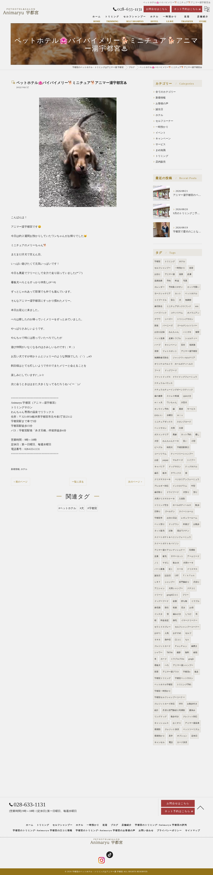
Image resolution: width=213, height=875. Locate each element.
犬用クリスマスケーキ (164, 498)
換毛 (175, 620)
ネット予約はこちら (186, 9)
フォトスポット (170, 351)
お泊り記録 (159, 332)
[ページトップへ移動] (200, 807)
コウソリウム (177, 313)
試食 (171, 531)
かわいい (158, 415)
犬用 (173, 428)
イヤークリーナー (189, 620)
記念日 (168, 575)
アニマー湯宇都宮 (189, 351)
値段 (195, 652)
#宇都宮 (92, 508)
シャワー (158, 652)
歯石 (156, 473)
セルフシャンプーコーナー (187, 627)
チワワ (157, 319)
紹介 (156, 710)
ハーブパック (160, 313)
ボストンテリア (161, 434)
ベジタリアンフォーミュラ (187, 479)
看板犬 (157, 665)
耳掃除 (192, 550)
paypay (165, 460)
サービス (161, 144)
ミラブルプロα (177, 659)
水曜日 (170, 415)
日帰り (157, 511)
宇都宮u (186, 672)
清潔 (156, 351)
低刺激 (192, 345)
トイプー (191, 460)
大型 (156, 441)
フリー (186, 595)
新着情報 (15, 469)
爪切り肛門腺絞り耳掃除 (174, 710)
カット (178, 293)
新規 (156, 325)
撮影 (179, 652)
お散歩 (196, 524)
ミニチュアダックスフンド (179, 306)
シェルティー (191, 338)
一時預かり (162, 127)
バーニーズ (168, 325)
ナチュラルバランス (163, 383)
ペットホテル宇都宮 (163, 684)
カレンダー (159, 287)
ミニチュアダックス (163, 422)
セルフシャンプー (162, 268)
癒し (197, 434)
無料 (187, 652)
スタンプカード (184, 422)
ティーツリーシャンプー (182, 454)
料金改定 (165, 620)
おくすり (177, 723)
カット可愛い (193, 287)
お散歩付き (192, 704)
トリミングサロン (185, 319)
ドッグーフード (161, 601)
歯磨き (194, 646)
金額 (175, 601)
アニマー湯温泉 (192, 723)
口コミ (178, 639)
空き (183, 607)
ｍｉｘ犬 (158, 402)
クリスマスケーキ (162, 479)
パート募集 (159, 569)
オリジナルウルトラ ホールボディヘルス (173, 364)
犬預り (186, 492)
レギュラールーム (189, 518)
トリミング (162, 156)
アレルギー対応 (161, 486)
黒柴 (181, 409)
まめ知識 (161, 150)
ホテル (24, 469)
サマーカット (177, 556)
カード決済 (182, 742)
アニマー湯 (170, 274)
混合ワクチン (183, 531)
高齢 (175, 434)
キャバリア (159, 466)
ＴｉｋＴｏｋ (189, 575)
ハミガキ (187, 332)
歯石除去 (158, 306)
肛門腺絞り (184, 582)
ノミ (156, 563)
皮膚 (189, 274)
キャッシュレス (161, 723)
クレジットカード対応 (164, 704)
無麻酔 (188, 300)
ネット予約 (186, 434)
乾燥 (175, 607)
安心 (173, 300)
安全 (183, 345)
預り (195, 492)
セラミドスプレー (162, 627)
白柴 (181, 428)
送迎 (191, 268)
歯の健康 (158, 396)
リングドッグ (160, 716)
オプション (182, 736)
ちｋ (187, 639)
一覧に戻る (78, 482)
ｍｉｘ (180, 415)
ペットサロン (160, 428)
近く (171, 569)
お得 (191, 607)
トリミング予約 (184, 684)
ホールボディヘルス (182, 505)
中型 (193, 486)
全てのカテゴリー (166, 92)
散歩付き (175, 716)
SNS (181, 704)
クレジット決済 (172, 729)
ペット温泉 (159, 338)
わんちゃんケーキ (171, 441)
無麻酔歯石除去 (161, 357)
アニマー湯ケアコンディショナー (169, 550)
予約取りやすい (176, 287)
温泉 (181, 274)
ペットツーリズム (191, 729)
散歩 (197, 505)
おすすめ (177, 633)
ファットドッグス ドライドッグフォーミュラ (175, 377)
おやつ (157, 633)
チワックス (176, 473)
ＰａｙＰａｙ (181, 646)
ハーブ (157, 345)
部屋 (156, 672)
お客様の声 (162, 103)
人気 (167, 633)
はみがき (187, 396)
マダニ (166, 563)
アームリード (193, 556)
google (191, 659)
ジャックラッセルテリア (184, 357)
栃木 (165, 473)
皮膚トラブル (175, 338)
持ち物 (184, 601)
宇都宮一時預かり (162, 691)
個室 (197, 332)
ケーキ (180, 569)
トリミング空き (161, 505)
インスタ (158, 614)
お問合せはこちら (156, 9)
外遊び (186, 524)
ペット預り (159, 524)
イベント (161, 132)
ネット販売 (159, 531)
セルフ (188, 633)
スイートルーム (186, 511)
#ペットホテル (67, 508)
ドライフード (173, 492)
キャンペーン (163, 138)
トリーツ (158, 595)
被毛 (165, 556)
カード (164, 659)
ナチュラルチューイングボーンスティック (173, 390)
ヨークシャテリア (162, 293)
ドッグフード (171, 370)
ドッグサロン (175, 466)
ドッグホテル (191, 466)
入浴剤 (182, 498)
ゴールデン (170, 511)
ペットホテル (191, 293)
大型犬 (184, 402)
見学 (171, 736)
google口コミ (172, 595)
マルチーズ (178, 460)
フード (157, 370)
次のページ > (135, 482)
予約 (169, 281)
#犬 (82, 508)
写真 (185, 281)
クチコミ (191, 588)
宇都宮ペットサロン (184, 678)
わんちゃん (174, 332)
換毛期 (157, 607)
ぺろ (167, 665)
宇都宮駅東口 (183, 447)
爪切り (196, 582)
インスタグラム (180, 486)
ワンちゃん (172, 402)
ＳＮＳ (157, 639)
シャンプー (170, 582)
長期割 (157, 729)
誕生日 (159, 109)
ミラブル (195, 601)
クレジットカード (162, 646)
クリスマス (192, 569)
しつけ (188, 614)
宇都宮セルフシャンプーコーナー (169, 697)
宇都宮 (157, 261)
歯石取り (158, 492)
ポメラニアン (193, 313)
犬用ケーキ (188, 563)
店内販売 (161, 161)
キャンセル (159, 742)
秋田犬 (170, 447)
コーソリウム (160, 454)
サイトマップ (192, 830)
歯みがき (177, 614)
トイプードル (160, 300)
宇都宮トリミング (162, 678)
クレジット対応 (190, 716)
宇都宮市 (158, 518)
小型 (193, 441)
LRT (177, 575)
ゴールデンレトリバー (187, 325)
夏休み (192, 710)
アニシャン (159, 588)
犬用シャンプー (176, 588)
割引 (167, 607)
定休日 (194, 736)
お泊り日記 (172, 518)
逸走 (196, 672)
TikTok (170, 652)
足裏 (156, 556)
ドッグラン (174, 524)
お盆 (156, 460)
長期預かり (159, 736)
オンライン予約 (161, 409)
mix (196, 306)
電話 (171, 742)
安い (185, 441)
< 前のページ (20, 482)
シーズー (169, 319)
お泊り (157, 274)
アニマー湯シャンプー (183, 665)
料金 (177, 281)
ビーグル (158, 447)
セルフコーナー (164, 121)
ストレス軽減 (173, 396)
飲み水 (176, 563)
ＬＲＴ (157, 582)
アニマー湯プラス (171, 672)
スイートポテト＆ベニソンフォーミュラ (172, 537)
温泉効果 (158, 281)
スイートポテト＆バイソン (166, 543)
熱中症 (168, 639)
